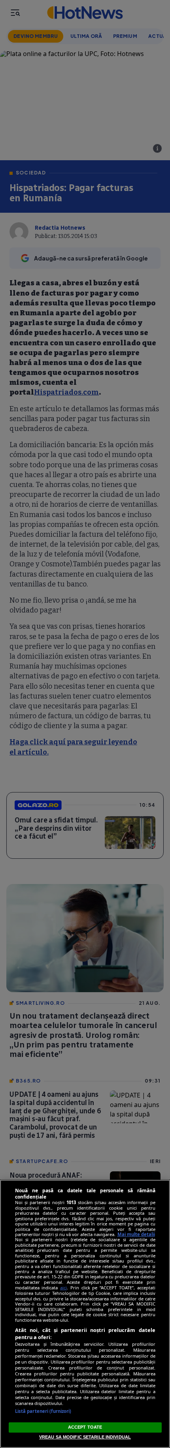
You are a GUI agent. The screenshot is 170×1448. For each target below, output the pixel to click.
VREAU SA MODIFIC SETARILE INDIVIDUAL (85, 1437)
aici (63, 1288)
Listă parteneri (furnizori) (43, 1411)
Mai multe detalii (136, 1234)
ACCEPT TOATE (85, 1427)
